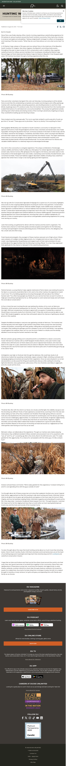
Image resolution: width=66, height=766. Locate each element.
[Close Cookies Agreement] (63, 11)
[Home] (33, 5)
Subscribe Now (33, 609)
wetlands (56, 554)
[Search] (62, 6)
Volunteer (17, 1)
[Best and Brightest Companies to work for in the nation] (33, 701)
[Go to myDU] (57, 6)
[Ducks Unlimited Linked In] (41, 718)
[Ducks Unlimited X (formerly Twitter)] (26, 718)
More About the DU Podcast (33, 629)
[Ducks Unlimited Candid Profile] (33, 730)
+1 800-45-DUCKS (33, 750)
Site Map (33, 762)
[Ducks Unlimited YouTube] (37, 718)
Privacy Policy (33, 759)
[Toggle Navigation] (4, 6)
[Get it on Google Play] (37, 676)
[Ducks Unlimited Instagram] (30, 718)
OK (60, 20)
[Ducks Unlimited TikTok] (33, 718)
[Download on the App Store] (26, 676)
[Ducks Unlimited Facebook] (22, 718)
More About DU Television (33, 659)
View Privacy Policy (44, 18)
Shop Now (33, 643)
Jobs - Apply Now (33, 756)
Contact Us (33, 753)
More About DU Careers (33, 690)
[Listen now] (18, 624)
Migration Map (7, 1)
